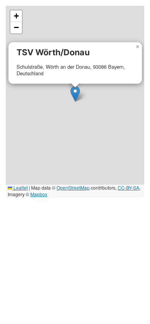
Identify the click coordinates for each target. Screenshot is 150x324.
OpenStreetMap (73, 187)
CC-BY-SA (128, 187)
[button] (75, 94)
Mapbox (38, 194)
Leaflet (20, 187)
